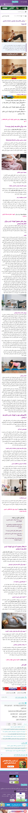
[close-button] (15, 791)
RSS (11, 797)
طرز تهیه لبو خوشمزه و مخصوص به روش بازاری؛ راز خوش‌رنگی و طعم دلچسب (14, 526)
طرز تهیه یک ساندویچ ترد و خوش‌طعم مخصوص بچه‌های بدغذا (14, 731)
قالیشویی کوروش (22, 714)
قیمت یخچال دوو (14, 714)
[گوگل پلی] (14, 779)
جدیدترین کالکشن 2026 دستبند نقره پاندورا (17, 711)
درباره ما (4, 794)
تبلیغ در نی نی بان (5, 796)
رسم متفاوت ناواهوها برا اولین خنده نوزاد (18, 727)
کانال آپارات (12, 796)
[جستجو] (4, 4)
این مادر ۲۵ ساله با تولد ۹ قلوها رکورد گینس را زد (16, 734)
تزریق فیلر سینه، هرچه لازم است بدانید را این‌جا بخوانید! (13, 539)
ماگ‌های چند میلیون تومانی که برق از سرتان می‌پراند (15, 748)
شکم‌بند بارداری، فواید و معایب (13, 660)
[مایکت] (14, 776)
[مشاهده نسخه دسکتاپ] (2, 4)
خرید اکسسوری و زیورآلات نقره (20, 705)
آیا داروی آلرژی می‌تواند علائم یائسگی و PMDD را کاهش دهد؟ (14, 738)
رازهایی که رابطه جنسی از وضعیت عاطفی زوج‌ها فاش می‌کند (14, 736)
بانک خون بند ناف (22, 717)
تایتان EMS (14, 717)
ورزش (7, 323)
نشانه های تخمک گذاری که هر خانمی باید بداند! (13, 534)
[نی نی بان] (15, 2)
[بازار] (14, 782)
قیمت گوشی (23, 708)
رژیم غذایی (8, 239)
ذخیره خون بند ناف (8, 705)
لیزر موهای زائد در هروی (21, 719)
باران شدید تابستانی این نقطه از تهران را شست (16, 746)
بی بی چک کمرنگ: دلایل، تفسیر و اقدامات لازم (14, 520)
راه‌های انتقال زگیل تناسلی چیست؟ (14, 531)
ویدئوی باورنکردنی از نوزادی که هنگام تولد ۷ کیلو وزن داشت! (14, 729)
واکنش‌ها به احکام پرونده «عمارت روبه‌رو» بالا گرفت (15, 751)
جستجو (8, 794)
